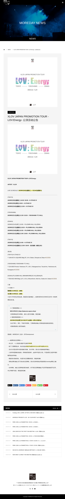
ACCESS (47, 257)
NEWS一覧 (55, 408)
